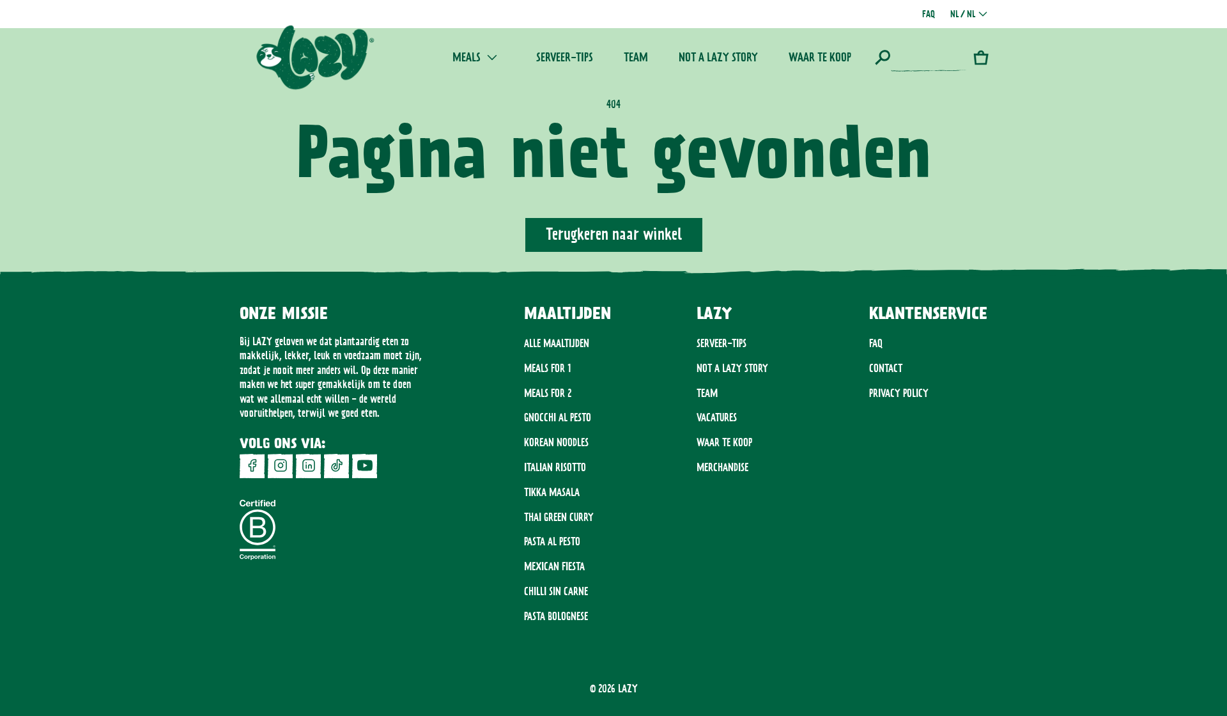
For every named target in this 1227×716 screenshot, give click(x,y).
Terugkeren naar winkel (614, 234)
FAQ (876, 343)
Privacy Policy (899, 393)
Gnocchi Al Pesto (557, 417)
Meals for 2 (547, 393)
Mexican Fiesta (554, 566)
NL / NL (962, 14)
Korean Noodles (556, 442)
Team (707, 393)
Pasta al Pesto (552, 541)
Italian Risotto (555, 467)
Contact (885, 368)
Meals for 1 (547, 368)
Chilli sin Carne (556, 591)
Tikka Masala (552, 492)
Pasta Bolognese (556, 616)
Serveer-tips (721, 343)
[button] (921, 57)
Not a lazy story (732, 368)
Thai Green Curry (559, 517)
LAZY (628, 688)
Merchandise (722, 467)
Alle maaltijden (556, 343)
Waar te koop (724, 442)
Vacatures (717, 417)
